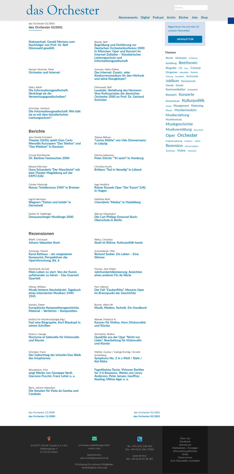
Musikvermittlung (179, 129)
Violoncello (192, 151)
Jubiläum (172, 81)
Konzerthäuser (173, 101)
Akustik (169, 58)
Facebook (185, 441)
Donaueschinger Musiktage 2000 (51, 217)
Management (181, 105)
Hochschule (192, 76)
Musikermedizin (185, 110)
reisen (197, 141)
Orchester (187, 135)
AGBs (185, 454)
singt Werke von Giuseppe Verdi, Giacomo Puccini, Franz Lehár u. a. (52, 375)
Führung (169, 76)
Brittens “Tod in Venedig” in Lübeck (118, 169)
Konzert (171, 94)
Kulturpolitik (193, 101)
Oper (170, 135)
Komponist (193, 90)
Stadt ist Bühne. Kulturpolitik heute (118, 242)
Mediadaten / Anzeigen (185, 448)
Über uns (185, 438)
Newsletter (185, 39)
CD (180, 68)
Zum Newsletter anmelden (185, 460)
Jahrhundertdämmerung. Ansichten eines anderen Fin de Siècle (118, 274)
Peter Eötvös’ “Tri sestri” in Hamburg (119, 158)
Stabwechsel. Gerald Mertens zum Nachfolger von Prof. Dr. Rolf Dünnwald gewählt (52, 45)
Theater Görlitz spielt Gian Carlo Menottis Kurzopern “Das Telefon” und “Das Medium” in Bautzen (55, 143)
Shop (204, 17)
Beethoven (188, 63)
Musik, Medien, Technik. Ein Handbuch (120, 307)
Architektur (193, 58)
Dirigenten (171, 72)
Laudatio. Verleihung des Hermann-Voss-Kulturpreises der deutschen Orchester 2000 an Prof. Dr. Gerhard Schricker (119, 95)
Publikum (188, 141)
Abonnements (128, 17)
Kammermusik (188, 81)
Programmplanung (174, 141)
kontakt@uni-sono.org (94, 467)
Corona (195, 68)
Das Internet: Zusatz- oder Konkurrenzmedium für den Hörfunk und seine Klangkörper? (119, 75)
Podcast (158, 17)
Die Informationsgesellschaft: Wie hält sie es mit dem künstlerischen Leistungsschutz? (55, 114)
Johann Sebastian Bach (44, 242)
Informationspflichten (185, 451)
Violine (181, 150)
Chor (186, 68)
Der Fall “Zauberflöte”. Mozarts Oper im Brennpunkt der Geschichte (119, 291)
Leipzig (168, 106)
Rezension (174, 146)
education (184, 72)
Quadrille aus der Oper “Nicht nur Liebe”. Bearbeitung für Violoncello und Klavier (118, 340)
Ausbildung (171, 63)
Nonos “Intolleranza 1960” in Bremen (54, 187)
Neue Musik (198, 130)
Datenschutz (185, 457)
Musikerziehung (177, 115)
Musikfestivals (174, 119)
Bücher (183, 17)
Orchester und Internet (44, 72)
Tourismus (170, 151)
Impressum (185, 445)
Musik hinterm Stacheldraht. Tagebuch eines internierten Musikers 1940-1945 (55, 293)
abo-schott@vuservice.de (94, 458)
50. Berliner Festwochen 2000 (49, 158)
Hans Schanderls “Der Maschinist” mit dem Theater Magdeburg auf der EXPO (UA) (54, 173)
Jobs (195, 17)
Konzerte (186, 95)
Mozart (169, 111)
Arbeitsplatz (181, 58)
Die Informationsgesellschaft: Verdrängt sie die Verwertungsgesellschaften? (48, 93)
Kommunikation (175, 89)
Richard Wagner (191, 146)
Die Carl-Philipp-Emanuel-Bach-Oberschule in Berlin (116, 219)
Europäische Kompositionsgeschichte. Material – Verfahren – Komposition (54, 309)
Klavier (180, 85)
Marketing (197, 105)
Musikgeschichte (179, 124)
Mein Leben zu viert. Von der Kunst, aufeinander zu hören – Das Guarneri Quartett (54, 275)
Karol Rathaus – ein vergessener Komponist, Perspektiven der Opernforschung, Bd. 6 (50, 257)
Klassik (170, 85)
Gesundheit (179, 76)
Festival (194, 72)
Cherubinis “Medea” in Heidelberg (117, 202)
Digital (145, 17)
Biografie (171, 68)
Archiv (171, 17)
